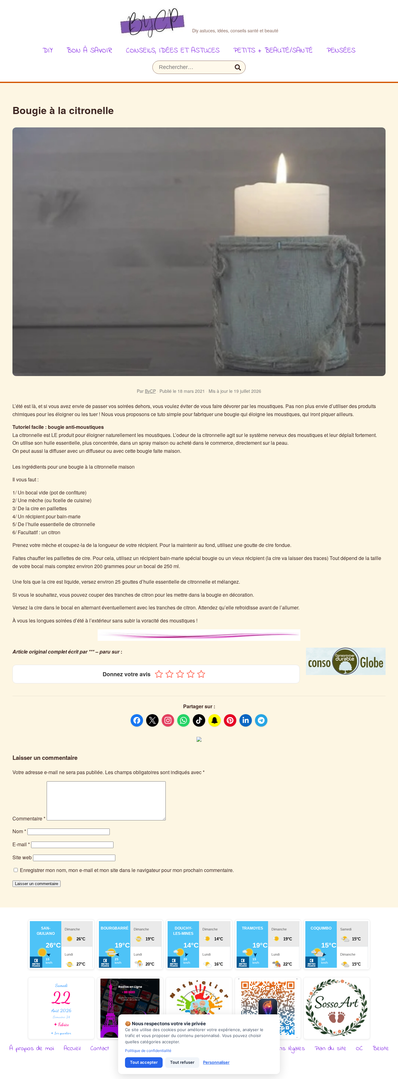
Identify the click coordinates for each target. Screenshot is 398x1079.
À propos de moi (31, 1048)
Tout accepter (144, 1062)
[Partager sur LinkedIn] (245, 720)
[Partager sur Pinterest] (230, 720)
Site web (22, 857)
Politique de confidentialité (148, 1050)
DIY (48, 51)
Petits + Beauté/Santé (273, 51)
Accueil (72, 1048)
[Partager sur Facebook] (137, 720)
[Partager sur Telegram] (261, 720)
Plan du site (330, 1048)
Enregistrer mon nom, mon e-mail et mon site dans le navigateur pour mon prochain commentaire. (127, 870)
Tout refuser (182, 1062)
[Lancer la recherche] (238, 67)
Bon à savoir (89, 51)
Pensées (340, 51)
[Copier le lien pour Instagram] (168, 720)
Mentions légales (284, 1048)
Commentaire (28, 818)
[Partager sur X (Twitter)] (152, 720)
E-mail (21, 844)
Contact (99, 1048)
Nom (19, 831)
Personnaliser (216, 1062)
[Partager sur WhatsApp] (183, 720)
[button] (159, 674)
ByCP (150, 391)
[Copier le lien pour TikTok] (199, 720)
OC (359, 1048)
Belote (381, 1048)
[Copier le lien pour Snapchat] (214, 720)
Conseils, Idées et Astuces (173, 51)
